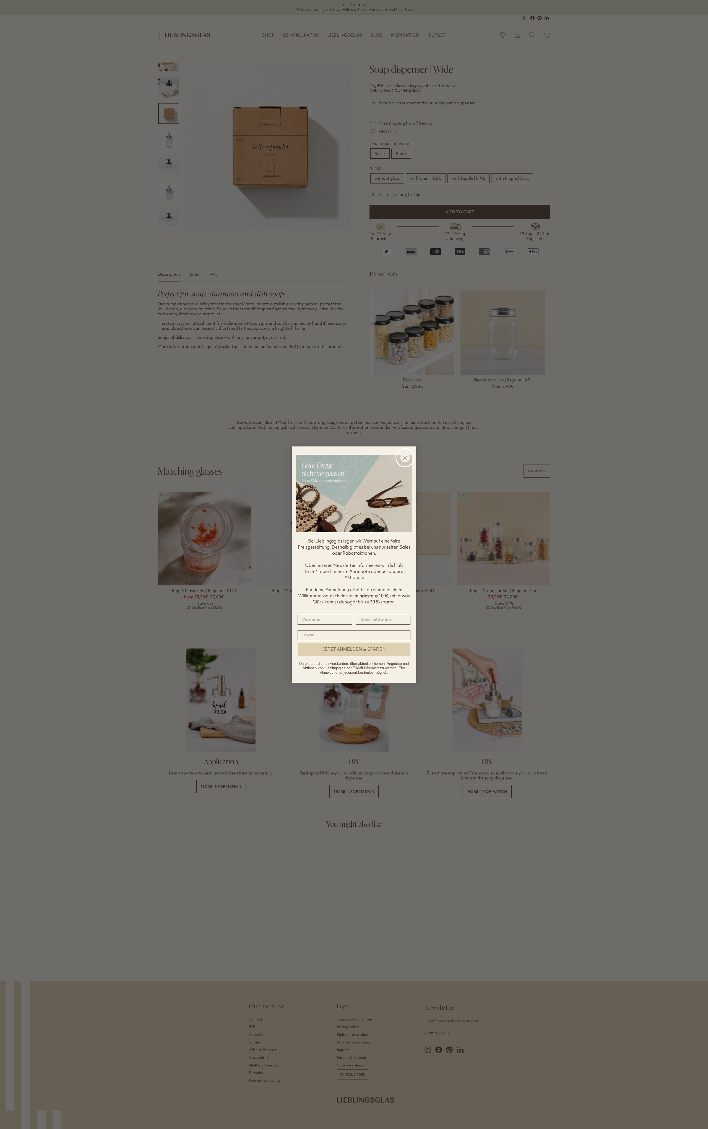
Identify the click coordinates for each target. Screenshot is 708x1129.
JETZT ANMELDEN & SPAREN (354, 649)
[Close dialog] (405, 458)
